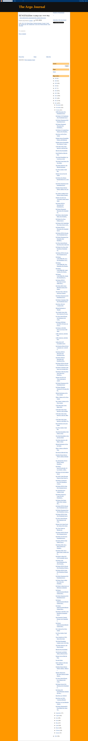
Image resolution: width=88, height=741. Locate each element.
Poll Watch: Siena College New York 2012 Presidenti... (61, 582)
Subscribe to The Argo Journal (59, 20)
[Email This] (36, 20)
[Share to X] (38, 20)
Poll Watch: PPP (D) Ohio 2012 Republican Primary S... (62, 572)
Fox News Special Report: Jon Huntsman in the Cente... (61, 318)
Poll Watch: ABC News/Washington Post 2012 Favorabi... (61, 562)
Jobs (27, 24)
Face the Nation (59, 660)
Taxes (49, 24)
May (57, 723)
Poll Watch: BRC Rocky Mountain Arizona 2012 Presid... (61, 287)
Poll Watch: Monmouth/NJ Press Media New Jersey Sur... (61, 708)
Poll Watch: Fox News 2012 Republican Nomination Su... (62, 249)
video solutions (37, 17)
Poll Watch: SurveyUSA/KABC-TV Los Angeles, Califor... (61, 468)
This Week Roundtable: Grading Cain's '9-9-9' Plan (34, 15)
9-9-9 (25, 23)
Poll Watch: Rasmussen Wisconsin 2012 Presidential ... (61, 126)
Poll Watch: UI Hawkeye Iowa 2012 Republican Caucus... (61, 482)
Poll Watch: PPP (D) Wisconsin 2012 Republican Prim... (60, 359)
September (58, 713)
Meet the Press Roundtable (61, 150)
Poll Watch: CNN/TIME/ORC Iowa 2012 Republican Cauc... (62, 258)
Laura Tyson (37, 24)
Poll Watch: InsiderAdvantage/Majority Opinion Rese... (62, 592)
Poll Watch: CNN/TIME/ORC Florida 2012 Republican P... (62, 276)
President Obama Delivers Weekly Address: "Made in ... (62, 668)
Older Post (48, 56)
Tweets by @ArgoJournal (58, 12)
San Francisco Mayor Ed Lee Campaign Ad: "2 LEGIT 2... (62, 348)
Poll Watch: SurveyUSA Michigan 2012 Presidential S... (62, 686)
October (58, 110)
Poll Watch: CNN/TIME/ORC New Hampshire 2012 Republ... (62, 264)
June (57, 720)
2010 (56, 736)
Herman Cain (23, 24)
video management (30, 17)
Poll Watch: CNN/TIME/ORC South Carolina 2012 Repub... (62, 270)
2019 (56, 83)
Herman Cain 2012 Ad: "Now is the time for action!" (61, 379)
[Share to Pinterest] (41, 20)
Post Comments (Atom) (30, 59)
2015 (56, 93)
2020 (56, 80)
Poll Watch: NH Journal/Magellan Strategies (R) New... (62, 691)
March (57, 727)
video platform (23, 17)
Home (35, 56)
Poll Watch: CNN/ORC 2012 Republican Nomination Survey (62, 613)
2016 (56, 90)
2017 (56, 88)
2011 (56, 103)
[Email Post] (34, 20)
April (57, 725)
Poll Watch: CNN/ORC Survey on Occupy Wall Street (61, 329)
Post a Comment (22, 33)
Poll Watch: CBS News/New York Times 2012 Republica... (62, 373)
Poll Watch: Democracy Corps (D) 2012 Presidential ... (61, 496)
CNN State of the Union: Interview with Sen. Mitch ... (62, 415)
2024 (56, 78)
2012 (23, 23)
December (58, 105)
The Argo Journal (32, 7)
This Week (21, 25)
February (58, 730)
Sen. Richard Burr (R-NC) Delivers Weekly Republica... (61, 462)
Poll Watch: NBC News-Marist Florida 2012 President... (61, 546)
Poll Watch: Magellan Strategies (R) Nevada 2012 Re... (62, 389)
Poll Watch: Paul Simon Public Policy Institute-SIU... (61, 502)
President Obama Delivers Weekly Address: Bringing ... (62, 456)
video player (43, 17)
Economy (44, 23)
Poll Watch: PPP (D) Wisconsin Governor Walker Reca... (61, 282)
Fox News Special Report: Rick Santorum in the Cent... (61, 520)
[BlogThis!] (37, 20)
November (58, 107)
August (57, 715)
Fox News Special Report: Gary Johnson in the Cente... (61, 680)
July (57, 718)
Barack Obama (30, 23)
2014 (56, 95)
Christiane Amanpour (37, 23)
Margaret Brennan (43, 24)
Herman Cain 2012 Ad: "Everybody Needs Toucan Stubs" (62, 199)
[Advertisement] (30, 45)
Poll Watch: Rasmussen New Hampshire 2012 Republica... (62, 239)
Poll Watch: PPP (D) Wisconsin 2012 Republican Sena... (60, 353)
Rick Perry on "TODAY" (61, 695)
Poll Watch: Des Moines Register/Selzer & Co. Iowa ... (62, 179)
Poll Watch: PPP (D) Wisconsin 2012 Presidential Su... (60, 205)
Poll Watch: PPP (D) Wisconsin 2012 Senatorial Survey (62, 229)
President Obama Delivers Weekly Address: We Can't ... (62, 189)
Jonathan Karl (31, 24)
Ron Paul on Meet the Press (62, 452)
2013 (56, 98)
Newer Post (21, 56)
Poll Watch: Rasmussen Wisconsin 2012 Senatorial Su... (62, 211)
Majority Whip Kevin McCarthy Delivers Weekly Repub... (62, 674)
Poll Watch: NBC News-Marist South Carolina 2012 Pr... (62, 552)
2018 (56, 85)
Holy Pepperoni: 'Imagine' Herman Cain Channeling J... (62, 619)
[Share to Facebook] (40, 20)
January (58, 732)
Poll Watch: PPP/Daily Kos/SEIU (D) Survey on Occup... (62, 324)
